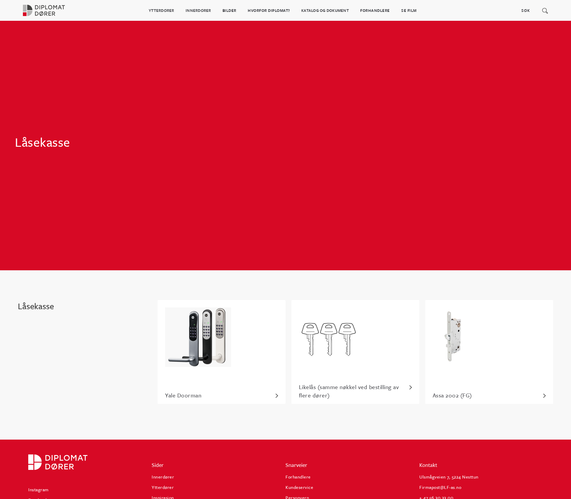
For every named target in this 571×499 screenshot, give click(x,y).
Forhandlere (375, 10)
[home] (49, 10)
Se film (409, 10)
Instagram (38, 489)
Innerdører (198, 10)
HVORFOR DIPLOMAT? (269, 10)
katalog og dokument (325, 10)
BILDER (229, 10)
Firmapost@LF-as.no (440, 487)
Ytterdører (161, 10)
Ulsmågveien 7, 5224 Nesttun (449, 477)
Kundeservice (299, 487)
